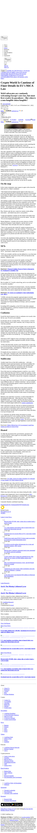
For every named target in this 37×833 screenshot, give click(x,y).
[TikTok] (13, 812)
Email (33, 119)
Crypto (3, 70)
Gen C (6, 750)
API (5, 774)
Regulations (4, 504)
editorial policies (14, 820)
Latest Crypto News (6, 517)
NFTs (21, 504)
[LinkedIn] (5, 812)
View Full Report (5, 623)
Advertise (6, 703)
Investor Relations (9, 694)
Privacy (6, 809)
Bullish (3, 824)
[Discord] (15, 812)
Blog (5, 693)
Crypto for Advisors (9, 718)
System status (7, 707)
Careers (6, 691)
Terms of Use (11, 809)
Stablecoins (26, 504)
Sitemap (6, 706)
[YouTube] (11, 812)
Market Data (7, 771)
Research (3, 796)
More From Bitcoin (6, 652)
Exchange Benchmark (10, 800)
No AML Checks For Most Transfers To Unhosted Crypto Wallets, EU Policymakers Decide (18, 479)
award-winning (26, 817)
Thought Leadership (9, 790)
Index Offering (8, 772)
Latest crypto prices (9, 756)
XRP (5, 764)
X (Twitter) (13, 119)
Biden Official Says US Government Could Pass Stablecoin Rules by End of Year (17, 425)
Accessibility (7, 701)
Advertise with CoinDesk (11, 793)
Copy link (5, 119)
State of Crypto (8, 716)
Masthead (6, 690)
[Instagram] (9, 812)
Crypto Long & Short (10, 719)
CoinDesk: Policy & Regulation (12, 783)
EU (8, 504)
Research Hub (8, 799)
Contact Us (7, 700)
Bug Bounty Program (9, 810)
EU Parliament (13, 504)
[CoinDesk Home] (7, 42)
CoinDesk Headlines (9, 713)
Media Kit (7, 704)
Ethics (2, 809)
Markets (6, 725)
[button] (20, 54)
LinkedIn (20, 119)
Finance (6, 727)
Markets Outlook (8, 749)
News (2, 722)
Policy (2, 78)
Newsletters (4, 710)
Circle (22, 419)
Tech (5, 728)
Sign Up (6, 67)
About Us (6, 688)
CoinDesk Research (8, 602)
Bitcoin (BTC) (8, 759)
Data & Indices (5, 768)
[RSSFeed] (7, 812)
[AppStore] (6, 806)
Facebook (28, 119)
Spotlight (6, 741)
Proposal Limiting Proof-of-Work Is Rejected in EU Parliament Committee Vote (17, 269)
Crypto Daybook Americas (11, 715)
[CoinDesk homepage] (7, 682)
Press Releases (8, 792)
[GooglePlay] (17, 806)
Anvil (12, 605)
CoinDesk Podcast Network (11, 747)
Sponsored (3, 787)
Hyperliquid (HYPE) (10, 762)
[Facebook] (3, 812)
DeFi (18, 504)
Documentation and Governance (13, 777)
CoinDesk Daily (8, 737)
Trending (6, 758)
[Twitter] (1, 812)
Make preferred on (10, 111)
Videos (2, 734)
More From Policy (6, 626)
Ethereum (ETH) (8, 761)
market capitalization (27, 403)
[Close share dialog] (2, 115)
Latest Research (5, 583)
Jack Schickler (6, 104)
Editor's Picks (8, 738)
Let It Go (15, 165)
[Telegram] (17, 812)
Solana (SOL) (8, 765)
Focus (5, 731)
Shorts (6, 740)
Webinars (6, 784)
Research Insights (9, 776)
